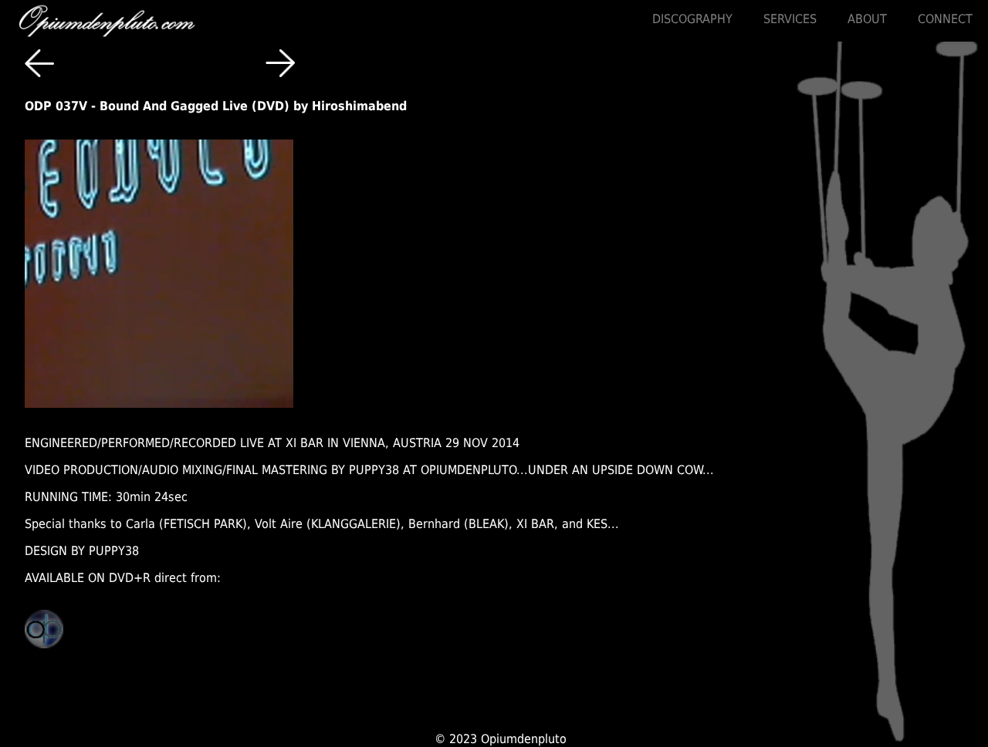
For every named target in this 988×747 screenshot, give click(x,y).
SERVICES (790, 19)
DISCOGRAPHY (692, 19)
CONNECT (945, 19)
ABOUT (867, 19)
